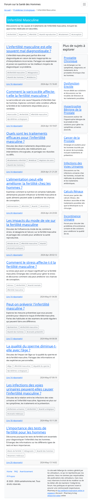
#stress (10, 285)
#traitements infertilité (16, 160)
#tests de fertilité (14, 451)
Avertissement (26, 471)
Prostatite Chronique (70, 59)
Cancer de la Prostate (72, 139)
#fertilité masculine (39, 114)
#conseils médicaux (15, 414)
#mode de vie (12, 243)
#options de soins (46, 160)
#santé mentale (34, 285)
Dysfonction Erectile (71, 85)
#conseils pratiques (15, 248)
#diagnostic (29, 451)
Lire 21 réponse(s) (14, 255)
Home (9, 471)
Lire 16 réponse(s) (14, 84)
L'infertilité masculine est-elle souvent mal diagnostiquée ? (29, 48)
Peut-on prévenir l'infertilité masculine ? (27, 306)
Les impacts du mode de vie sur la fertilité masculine (31, 222)
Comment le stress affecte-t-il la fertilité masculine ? (31, 264)
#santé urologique (46, 409)
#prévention (12, 327)
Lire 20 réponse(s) (14, 462)
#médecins (31, 77)
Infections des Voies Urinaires (73, 164)
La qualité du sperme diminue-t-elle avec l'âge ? (31, 348)
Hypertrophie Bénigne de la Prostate (72, 110)
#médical (32, 160)
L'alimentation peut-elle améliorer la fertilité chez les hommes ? (28, 183)
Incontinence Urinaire (72, 217)
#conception (76, 34)
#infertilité (11, 34)
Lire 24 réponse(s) (14, 213)
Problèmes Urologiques (24, 10)
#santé (34, 206)
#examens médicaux (15, 456)
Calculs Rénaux (73, 191)
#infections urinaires (15, 409)
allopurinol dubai (54, 495)
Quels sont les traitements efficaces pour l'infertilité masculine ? (26, 137)
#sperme (22, 34)
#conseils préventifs (35, 332)
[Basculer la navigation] (84, 4)
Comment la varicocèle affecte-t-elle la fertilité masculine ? (30, 93)
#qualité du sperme (41, 366)
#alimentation (13, 206)
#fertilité (32, 34)
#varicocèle (12, 114)
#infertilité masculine (16, 72)
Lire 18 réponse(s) (14, 420)
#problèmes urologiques (17, 119)
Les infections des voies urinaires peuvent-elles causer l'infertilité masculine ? (29, 389)
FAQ (16, 471)
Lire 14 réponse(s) (14, 126)
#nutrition (44, 206)
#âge (9, 366)
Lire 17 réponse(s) (14, 338)
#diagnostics (33, 72)
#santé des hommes (15, 77)
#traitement (63, 34)
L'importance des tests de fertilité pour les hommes (26, 430)
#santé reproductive (47, 34)
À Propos (11, 476)
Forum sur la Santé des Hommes (22, 4)
